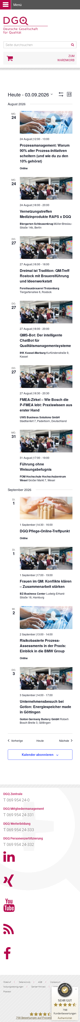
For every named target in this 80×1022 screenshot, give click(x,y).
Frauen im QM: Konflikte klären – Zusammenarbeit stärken (46, 584)
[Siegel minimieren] (76, 989)
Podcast (7, 991)
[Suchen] (72, 45)
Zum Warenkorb (65, 58)
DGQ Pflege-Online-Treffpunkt (45, 530)
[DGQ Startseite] (25, 25)
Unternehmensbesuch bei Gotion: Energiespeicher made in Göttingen (45, 706)
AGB (40, 982)
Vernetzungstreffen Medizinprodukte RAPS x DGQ (45, 214)
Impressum (55, 982)
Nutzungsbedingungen (13, 986)
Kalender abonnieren (38, 754)
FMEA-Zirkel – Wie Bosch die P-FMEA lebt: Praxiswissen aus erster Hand (46, 405)
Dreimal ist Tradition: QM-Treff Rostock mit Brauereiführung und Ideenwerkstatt (44, 276)
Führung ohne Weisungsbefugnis (36, 466)
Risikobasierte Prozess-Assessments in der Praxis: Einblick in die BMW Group (43, 645)
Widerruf (7, 982)
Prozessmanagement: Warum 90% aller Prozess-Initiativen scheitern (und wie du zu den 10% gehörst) (45, 153)
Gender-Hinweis (38, 986)
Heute (40, 740)
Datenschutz (24, 982)
